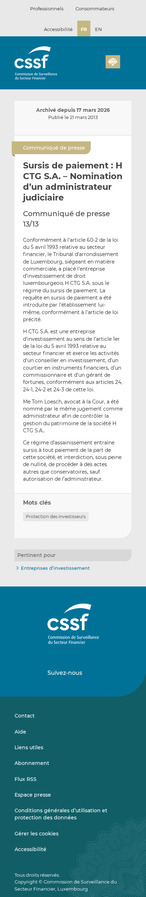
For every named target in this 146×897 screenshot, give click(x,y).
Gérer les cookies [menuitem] (36, 833)
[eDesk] (113, 61)
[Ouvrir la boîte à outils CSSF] (98, 66)
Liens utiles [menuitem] (29, 747)
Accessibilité (58, 29)
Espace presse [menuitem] (33, 795)
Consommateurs (94, 8)
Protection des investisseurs (56, 516)
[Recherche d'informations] (89, 66)
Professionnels (46, 8)
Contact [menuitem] (25, 716)
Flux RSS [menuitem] (25, 779)
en (98, 29)
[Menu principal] (125, 60)
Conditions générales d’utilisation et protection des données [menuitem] (61, 814)
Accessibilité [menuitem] (30, 849)
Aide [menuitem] (20, 732)
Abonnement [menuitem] (32, 763)
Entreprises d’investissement (55, 568)
